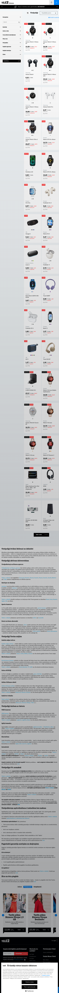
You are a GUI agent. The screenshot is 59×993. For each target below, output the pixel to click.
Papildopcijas (30, 991)
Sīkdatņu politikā (46, 975)
